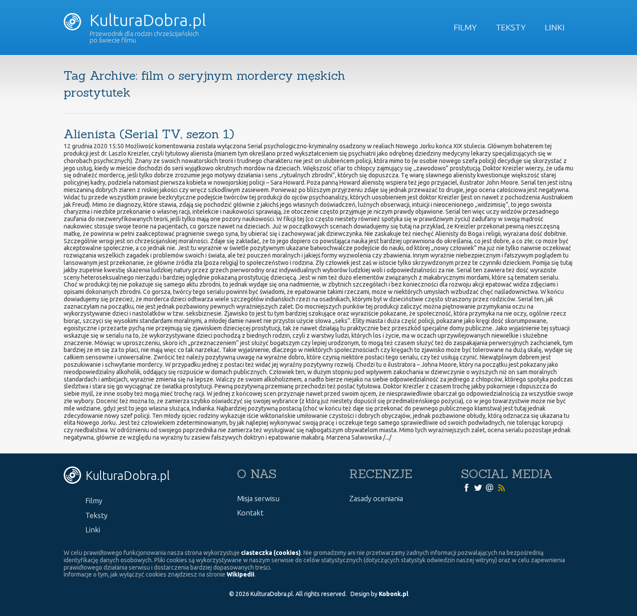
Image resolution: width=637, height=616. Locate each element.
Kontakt (250, 512)
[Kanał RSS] (501, 487)
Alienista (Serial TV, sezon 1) (149, 134)
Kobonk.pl (393, 593)
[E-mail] (489, 487)
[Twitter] (478, 487)
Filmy (465, 27)
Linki (555, 27)
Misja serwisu (258, 498)
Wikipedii (240, 574)
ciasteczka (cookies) (271, 552)
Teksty (511, 27)
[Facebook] (466, 487)
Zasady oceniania (376, 498)
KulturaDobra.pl (146, 20)
